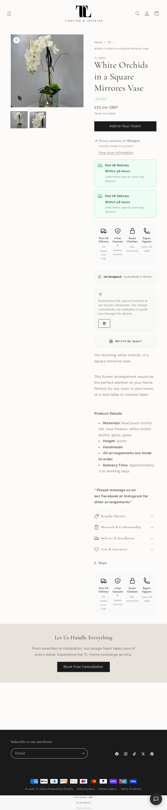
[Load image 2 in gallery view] (38, 120)
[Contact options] (156, 799)
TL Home (41, 789)
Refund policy (86, 789)
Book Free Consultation (83, 667)
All (109, 42)
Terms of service (131, 789)
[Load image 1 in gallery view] (19, 120)
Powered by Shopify (60, 789)
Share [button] (102, 563)
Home (98, 42)
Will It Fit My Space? (128, 341)
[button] (9, 13)
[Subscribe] (82, 753)
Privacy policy (108, 789)
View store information (116, 152)
